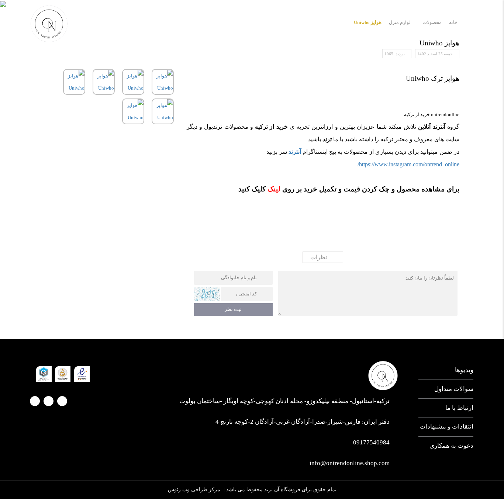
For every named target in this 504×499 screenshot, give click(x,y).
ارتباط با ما (314, 19)
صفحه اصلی (455, 19)
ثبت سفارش (271, 19)
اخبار (347, 19)
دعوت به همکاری (451, 445)
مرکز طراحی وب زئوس (194, 489)
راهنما (235, 19)
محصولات (379, 19)
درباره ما (416, 19)
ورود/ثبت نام (94, 20)
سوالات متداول (453, 388)
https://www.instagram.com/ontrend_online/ (408, 164)
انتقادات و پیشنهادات (446, 426)
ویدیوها (464, 370)
